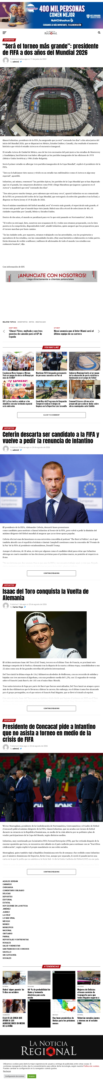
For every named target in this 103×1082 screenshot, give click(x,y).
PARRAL (6, 937)
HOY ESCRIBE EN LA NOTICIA (15, 906)
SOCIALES (7, 958)
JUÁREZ (6, 912)
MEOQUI (6, 921)
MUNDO (6, 924)
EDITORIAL (7, 900)
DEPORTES (7, 897)
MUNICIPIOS (8, 927)
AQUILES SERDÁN (10, 881)
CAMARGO (7, 884)
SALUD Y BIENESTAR (11, 946)
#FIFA (32, 322)
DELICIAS (7, 894)
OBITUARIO (7, 934)
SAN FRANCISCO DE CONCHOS (16, 949)
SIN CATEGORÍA (9, 955)
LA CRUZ (6, 915)
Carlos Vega (18, 607)
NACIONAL (7, 930)
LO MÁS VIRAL (9, 918)
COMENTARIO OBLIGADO (13, 890)
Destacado (41, 322)
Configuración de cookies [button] (14, 1076)
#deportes (23, 322)
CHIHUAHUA (8, 887)
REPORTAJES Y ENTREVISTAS (16, 940)
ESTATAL (6, 903)
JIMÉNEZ (7, 909)
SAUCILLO (7, 952)
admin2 (16, 62)
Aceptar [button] (32, 1076)
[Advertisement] (51, 300)
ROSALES (7, 943)
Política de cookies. (91, 1066)
